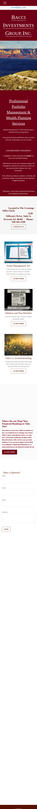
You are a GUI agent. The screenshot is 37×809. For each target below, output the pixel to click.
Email (4, 488)
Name (4, 476)
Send (6, 529)
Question (5, 512)
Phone (4, 500)
